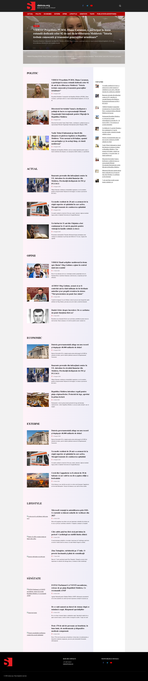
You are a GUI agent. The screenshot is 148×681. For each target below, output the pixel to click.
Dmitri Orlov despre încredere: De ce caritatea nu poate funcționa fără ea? (70, 311)
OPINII (65, 14)
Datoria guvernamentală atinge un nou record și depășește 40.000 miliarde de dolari (69, 346)
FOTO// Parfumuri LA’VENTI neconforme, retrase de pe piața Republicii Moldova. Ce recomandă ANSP (69, 588)
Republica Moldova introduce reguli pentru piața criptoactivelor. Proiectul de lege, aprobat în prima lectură (70, 394)
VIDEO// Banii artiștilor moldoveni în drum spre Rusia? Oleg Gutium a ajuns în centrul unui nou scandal (69, 265)
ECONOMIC (48, 14)
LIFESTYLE (73, 14)
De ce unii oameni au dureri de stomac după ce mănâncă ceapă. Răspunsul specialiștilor (70, 608)
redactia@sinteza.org (68, 664)
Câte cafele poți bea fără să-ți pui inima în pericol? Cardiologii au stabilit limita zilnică (69, 533)
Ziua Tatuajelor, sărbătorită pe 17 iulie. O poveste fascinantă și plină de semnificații (68, 552)
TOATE (92, 14)
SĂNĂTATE (83, 14)
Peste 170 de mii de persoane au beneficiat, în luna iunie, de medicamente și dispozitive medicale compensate (69, 628)
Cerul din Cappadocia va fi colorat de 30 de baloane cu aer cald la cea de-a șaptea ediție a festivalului (69, 476)
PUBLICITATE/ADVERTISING (106, 14)
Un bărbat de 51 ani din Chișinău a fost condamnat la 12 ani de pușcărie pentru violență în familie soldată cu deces (67, 226)
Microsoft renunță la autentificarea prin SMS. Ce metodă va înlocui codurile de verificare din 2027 (70, 513)
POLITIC (38, 14)
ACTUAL (30, 14)
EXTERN (57, 14)
